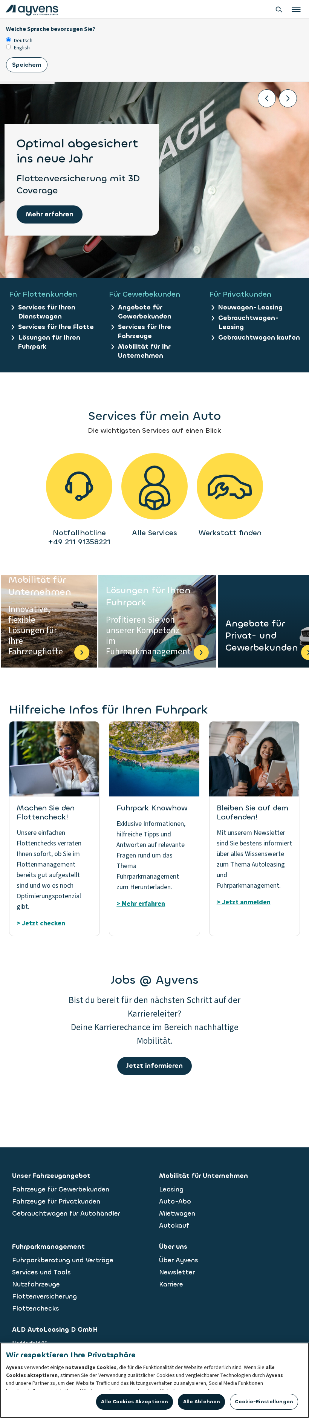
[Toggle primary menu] (296, 9)
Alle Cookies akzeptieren (134, 1401)
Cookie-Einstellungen (264, 1401)
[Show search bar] (278, 9)
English (22, 48)
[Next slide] (288, 98)
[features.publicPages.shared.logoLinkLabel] (32, 9)
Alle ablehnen (201, 1401)
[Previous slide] (267, 98)
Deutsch (23, 40)
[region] (154, 1380)
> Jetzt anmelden (244, 902)
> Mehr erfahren (140, 903)
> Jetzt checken (41, 923)
